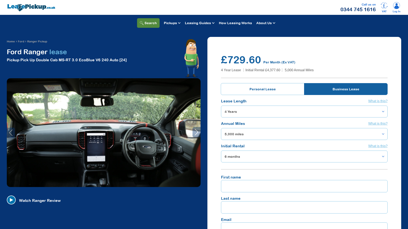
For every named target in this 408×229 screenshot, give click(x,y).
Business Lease (346, 89)
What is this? (378, 101)
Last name (231, 198)
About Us (264, 23)
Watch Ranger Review (40, 200)
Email (226, 219)
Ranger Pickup (37, 41)
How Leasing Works (235, 23)
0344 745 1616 (358, 9)
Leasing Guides (198, 23)
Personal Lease (262, 89)
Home (11, 41)
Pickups (170, 23)
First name (231, 177)
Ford (21, 41)
